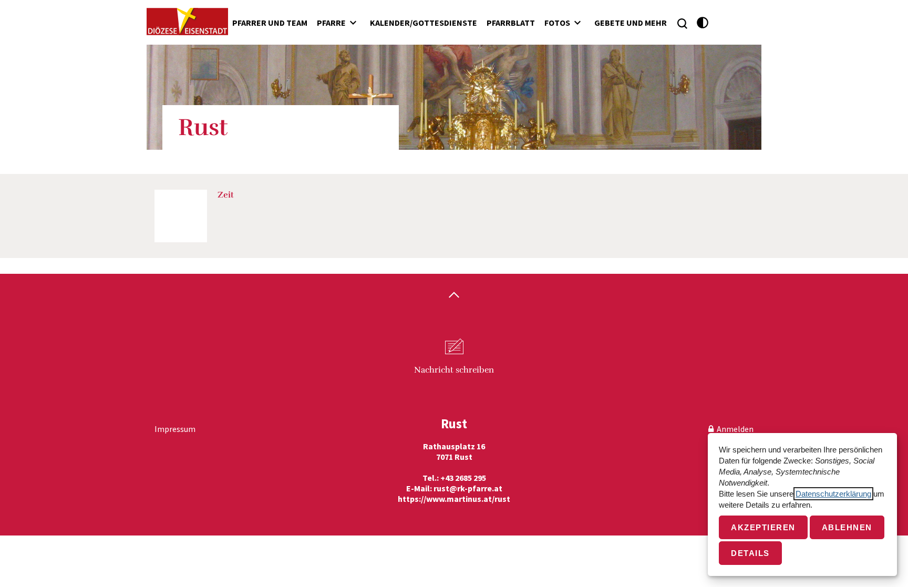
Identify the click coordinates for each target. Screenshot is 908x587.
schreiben (454, 370)
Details (750, 553)
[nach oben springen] (454, 296)
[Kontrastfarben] (703, 23)
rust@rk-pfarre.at (468, 488)
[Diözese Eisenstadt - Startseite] (187, 21)
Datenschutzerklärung (833, 493)
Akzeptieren (763, 527)
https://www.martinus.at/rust (454, 498)
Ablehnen (847, 527)
